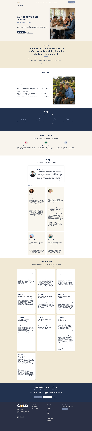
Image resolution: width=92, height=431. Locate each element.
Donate (72, 2)
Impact (50, 2)
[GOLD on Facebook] (23, 417)
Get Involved (54, 2)
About (48, 406)
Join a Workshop (47, 397)
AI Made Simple (50, 418)
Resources (49, 416)
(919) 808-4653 (35, 408)
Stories (46, 2)
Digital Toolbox (49, 422)
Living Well (49, 420)
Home (18, 5)
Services (37, 2)
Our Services (20, 32)
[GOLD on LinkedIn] (18, 417)
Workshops (42, 2)
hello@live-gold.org (35, 406)
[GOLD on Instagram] (21, 417)
